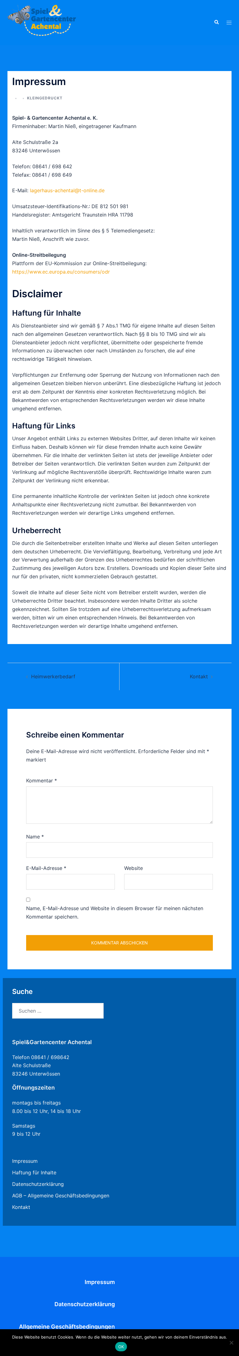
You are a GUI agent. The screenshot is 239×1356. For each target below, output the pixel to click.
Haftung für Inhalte (34, 1172)
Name (35, 836)
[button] (216, 22)
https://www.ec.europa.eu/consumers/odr (61, 272)
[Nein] (231, 1342)
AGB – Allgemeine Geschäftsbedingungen (60, 1195)
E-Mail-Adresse (46, 868)
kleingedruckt (45, 98)
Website (133, 868)
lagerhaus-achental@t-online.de (67, 190)
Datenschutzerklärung (38, 1184)
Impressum (25, 1161)
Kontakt (199, 676)
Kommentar (41, 780)
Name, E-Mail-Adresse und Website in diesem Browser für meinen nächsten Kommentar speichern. (114, 912)
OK (121, 1346)
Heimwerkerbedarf (53, 676)
